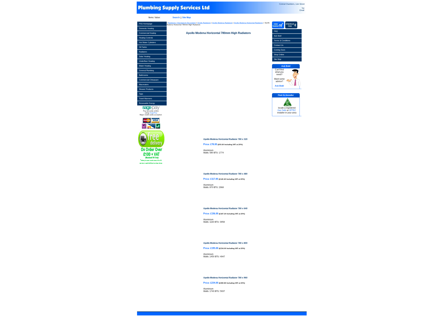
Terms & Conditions (282, 40)
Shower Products (146, 89)
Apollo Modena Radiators (222, 23)
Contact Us (278, 45)
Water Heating (145, 66)
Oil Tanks (143, 47)
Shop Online (279, 54)
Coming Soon (279, 50)
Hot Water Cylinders (147, 42)
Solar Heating (144, 56)
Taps (141, 94)
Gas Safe (282, 110)
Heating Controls (146, 38)
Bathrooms (143, 75)
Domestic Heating (146, 28)
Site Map (186, 17)
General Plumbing (146, 70)
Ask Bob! (278, 36)
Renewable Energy (147, 103)
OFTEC (292, 110)
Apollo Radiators (204, 23)
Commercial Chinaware (149, 80)
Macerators (144, 84)
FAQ (276, 31)
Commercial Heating (147, 33)
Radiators (143, 52)
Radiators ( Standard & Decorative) (182, 23)
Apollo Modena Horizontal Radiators (248, 23)
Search (176, 17)
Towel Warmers (145, 98)
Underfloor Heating (147, 61)
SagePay (153, 113)
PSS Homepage (145, 24)
